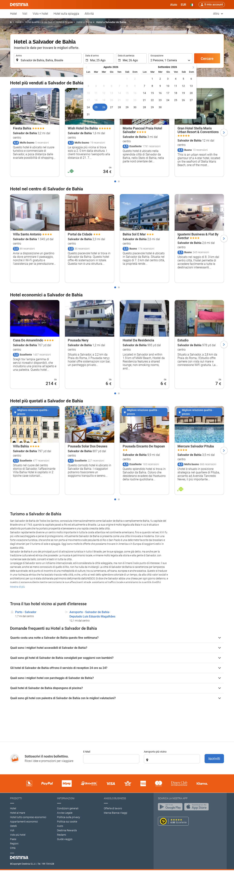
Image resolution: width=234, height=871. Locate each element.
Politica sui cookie (67, 821)
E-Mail (86, 751)
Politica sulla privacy (68, 817)
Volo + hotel (40, 13)
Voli (24, 13)
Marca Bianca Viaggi (115, 812)
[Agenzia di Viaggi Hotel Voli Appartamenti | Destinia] (19, 4)
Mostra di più (17, 586)
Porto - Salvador (25, 612)
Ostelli (13, 826)
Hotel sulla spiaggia (66, 13)
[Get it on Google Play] (171, 807)
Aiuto (60, 826)
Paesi (13, 839)
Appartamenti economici (24, 821)
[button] (183, 4)
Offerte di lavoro (113, 808)
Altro (216, 13)
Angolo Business (115, 798)
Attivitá (89, 13)
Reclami (61, 834)
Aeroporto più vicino (155, 751)
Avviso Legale (64, 812)
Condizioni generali (67, 808)
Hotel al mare (17, 812)
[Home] (11, 22)
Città (13, 847)
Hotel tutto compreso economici (28, 817)
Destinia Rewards (67, 830)
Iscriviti (214, 758)
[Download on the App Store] (197, 807)
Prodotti (16, 798)
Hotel (13, 13)
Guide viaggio (64, 839)
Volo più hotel (17, 834)
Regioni (14, 843)
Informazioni (66, 798)
